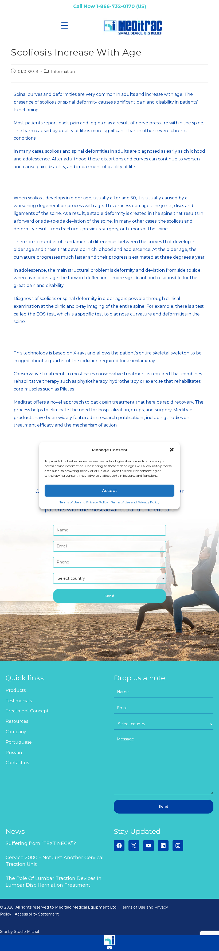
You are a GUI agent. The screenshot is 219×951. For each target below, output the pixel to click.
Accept (109, 490)
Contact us (17, 762)
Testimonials (19, 700)
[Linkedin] (163, 845)
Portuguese (19, 742)
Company (16, 731)
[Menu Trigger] (64, 25)
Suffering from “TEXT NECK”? (41, 843)
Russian (14, 752)
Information (63, 71)
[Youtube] (148, 845)
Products (16, 690)
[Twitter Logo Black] (133, 845)
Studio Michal (26, 931)
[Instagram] (178, 845)
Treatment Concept (27, 710)
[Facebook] (119, 845)
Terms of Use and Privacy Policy (84, 502)
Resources (17, 721)
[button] (171, 449)
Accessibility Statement (37, 914)
